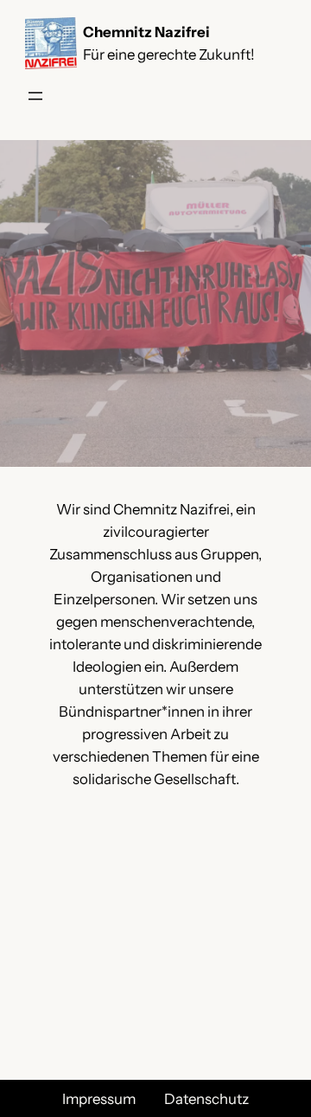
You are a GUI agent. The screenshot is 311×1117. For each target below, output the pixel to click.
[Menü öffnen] (35, 96)
